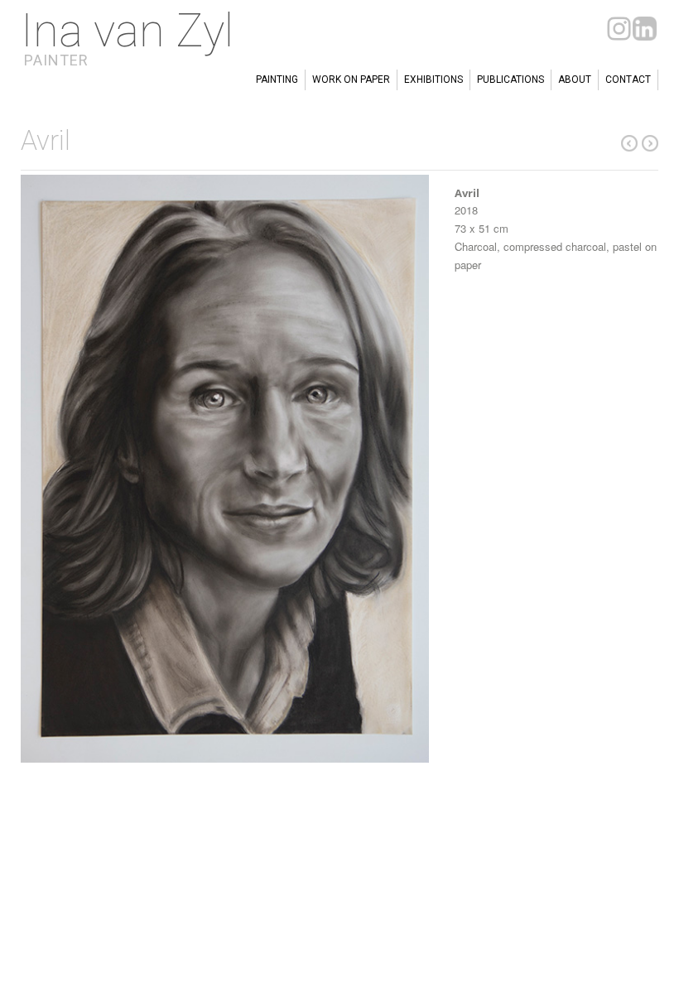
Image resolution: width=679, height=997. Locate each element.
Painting (277, 79)
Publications (510, 79)
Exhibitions (433, 79)
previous (650, 143)
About (574, 79)
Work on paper (351, 79)
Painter (56, 60)
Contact (628, 79)
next (629, 143)
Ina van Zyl (127, 30)
